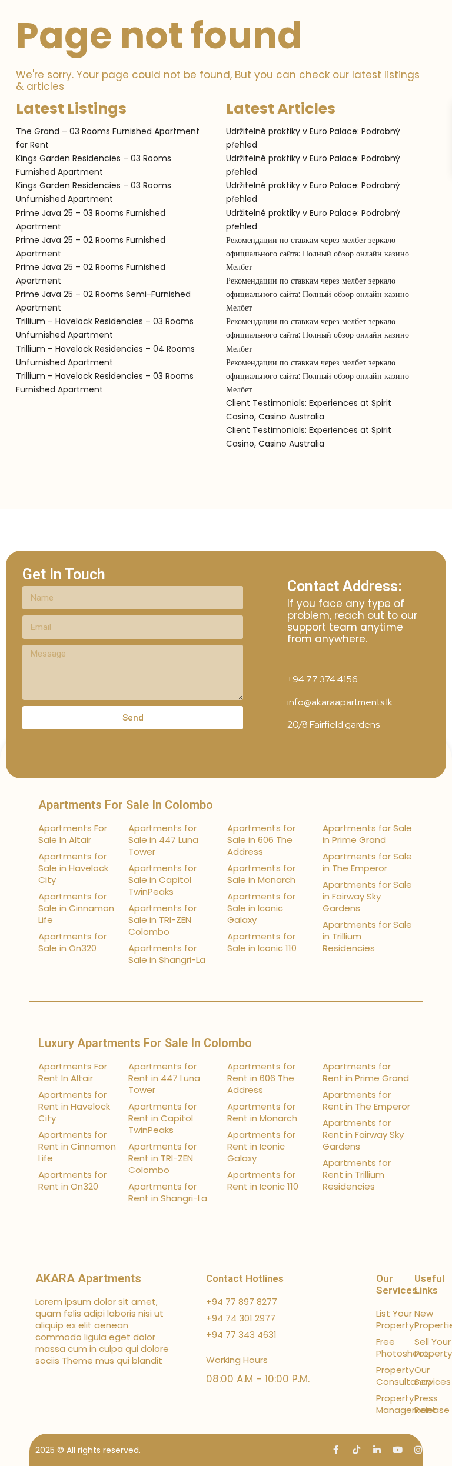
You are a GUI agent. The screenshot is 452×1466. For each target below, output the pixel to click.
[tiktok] (356, 1450)
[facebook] (335, 1450)
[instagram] (418, 1450)
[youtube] (397, 1450)
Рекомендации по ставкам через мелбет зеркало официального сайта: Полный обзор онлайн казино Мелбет (317, 253)
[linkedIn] (377, 1450)
